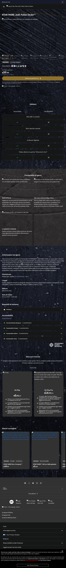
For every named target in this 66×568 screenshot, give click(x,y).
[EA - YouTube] (33, 483)
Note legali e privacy (9, 530)
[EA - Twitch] (41, 483)
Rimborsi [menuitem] (5, 539)
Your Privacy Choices (32, 565)
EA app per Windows (7, 512)
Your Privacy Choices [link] (13, 534)
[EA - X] (29, 483)
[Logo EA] (11, 501)
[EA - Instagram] (37, 483)
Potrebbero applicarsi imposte (8, 74)
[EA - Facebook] (25, 483)
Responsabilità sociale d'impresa (13, 543)
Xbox (27, 276)
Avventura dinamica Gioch (9, 517)
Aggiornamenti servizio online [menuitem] (12, 547)
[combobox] (33, 488)
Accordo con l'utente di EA (47, 82)
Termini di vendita (15, 83)
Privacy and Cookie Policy (31, 560)
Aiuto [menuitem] (4, 526)
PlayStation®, (21, 276)
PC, (16, 276)
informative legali (6, 83)
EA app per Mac (6, 515)
